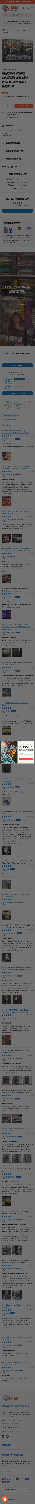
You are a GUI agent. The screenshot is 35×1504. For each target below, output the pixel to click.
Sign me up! (26, 758)
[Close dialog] (33, 741)
